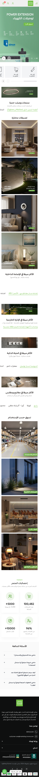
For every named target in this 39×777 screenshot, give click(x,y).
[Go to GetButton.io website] (5, 775)
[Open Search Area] (8, 3)
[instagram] (26, 769)
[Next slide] (4, 58)
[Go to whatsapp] (4, 771)
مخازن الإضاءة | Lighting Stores (11, 763)
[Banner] (19, 138)
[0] (3, 3)
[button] (37, 58)
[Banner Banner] (19, 92)
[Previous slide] (9, 58)
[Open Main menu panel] (36, 3)
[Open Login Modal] (13, 3)
